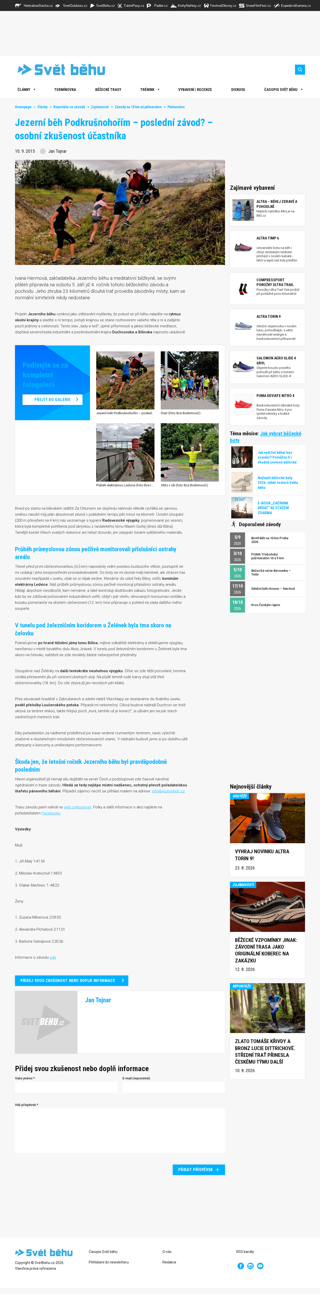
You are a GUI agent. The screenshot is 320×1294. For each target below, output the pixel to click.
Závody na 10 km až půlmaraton (138, 107)
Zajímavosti (100, 107)
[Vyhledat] (300, 70)
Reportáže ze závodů (69, 107)
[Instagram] (250, 1265)
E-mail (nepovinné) (136, 1078)
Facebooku (51, 813)
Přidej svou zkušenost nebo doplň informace (67, 980)
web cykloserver (77, 807)
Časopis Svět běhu (281, 89)
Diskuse (238, 89)
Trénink (147, 89)
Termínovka (65, 89)
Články (43, 107)
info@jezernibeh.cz (168, 791)
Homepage (23, 107)
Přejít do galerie (52, 399)
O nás (167, 1252)
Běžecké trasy (108, 89)
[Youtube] (260, 1265)
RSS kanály (245, 1252)
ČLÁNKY (24, 89)
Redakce (169, 1262)
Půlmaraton (176, 107)
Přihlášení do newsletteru (109, 1262)
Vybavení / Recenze (195, 89)
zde (53, 957)
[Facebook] (240, 1265)
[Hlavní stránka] (57, 69)
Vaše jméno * (25, 1078)
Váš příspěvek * (26, 1105)
